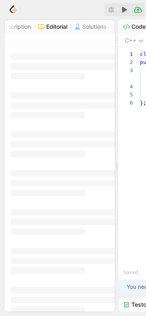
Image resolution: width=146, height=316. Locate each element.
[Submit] (137, 9)
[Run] (124, 9)
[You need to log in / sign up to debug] (111, 9)
